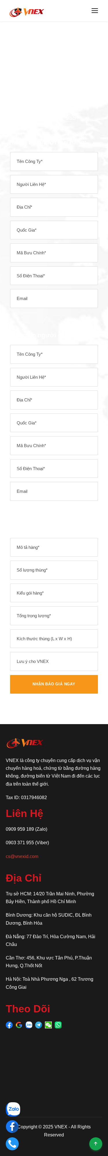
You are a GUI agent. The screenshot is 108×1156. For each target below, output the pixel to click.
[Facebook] (9, 1024)
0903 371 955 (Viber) (27, 842)
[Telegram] (38, 1024)
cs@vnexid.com (22, 856)
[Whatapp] (58, 1024)
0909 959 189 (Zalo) (26, 829)
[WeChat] (48, 1024)
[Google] (19, 1024)
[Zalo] (28, 1024)
